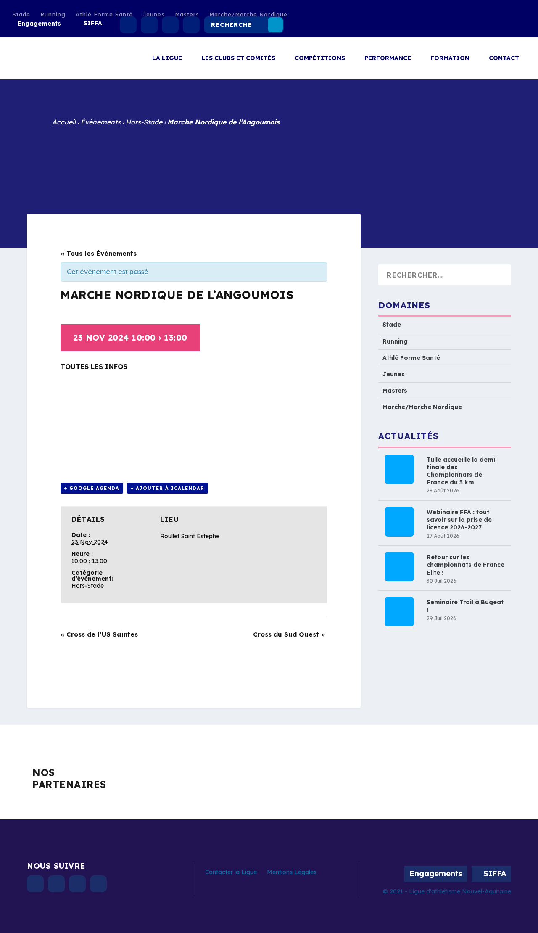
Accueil (64, 122)
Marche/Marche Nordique (248, 14)
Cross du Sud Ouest (289, 634)
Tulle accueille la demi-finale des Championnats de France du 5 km (462, 470)
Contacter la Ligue (231, 872)
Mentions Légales (291, 872)
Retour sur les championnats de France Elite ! (465, 564)
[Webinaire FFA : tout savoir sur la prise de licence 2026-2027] (399, 522)
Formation (449, 58)
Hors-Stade (144, 122)
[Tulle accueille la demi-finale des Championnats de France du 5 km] (399, 469)
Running (53, 14)
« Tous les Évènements (99, 253)
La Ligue (167, 58)
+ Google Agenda (91, 488)
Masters (187, 14)
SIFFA (93, 23)
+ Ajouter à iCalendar (167, 488)
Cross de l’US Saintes (99, 634)
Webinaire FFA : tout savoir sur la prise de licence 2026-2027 (459, 519)
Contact (504, 58)
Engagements (39, 23)
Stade (21, 14)
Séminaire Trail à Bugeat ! (465, 605)
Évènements (101, 122)
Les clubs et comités (238, 58)
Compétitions (320, 58)
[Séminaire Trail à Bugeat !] (399, 611)
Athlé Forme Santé (104, 14)
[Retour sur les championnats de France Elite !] (399, 566)
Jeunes (154, 14)
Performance (387, 58)
